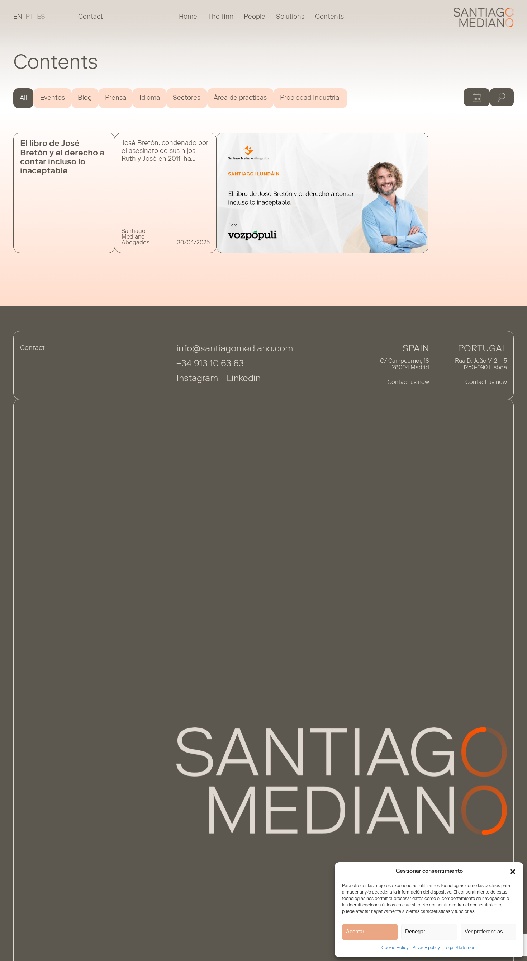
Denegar (415, 931)
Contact (90, 17)
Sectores (186, 98)
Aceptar (355, 931)
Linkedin (244, 379)
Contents (329, 17)
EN (17, 17)
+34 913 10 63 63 (210, 364)
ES (41, 17)
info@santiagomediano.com (234, 349)
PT (29, 17)
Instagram (197, 379)
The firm (220, 17)
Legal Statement (460, 948)
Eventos (52, 98)
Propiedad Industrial (310, 98)
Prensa (115, 98)
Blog (85, 98)
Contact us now (408, 382)
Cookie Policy (395, 948)
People (254, 17)
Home (188, 17)
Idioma (149, 98)
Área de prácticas (240, 98)
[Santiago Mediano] (484, 17)
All (23, 98)
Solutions (290, 17)
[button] (512, 871)
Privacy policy (426, 948)
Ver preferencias (484, 931)
